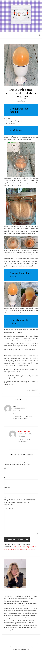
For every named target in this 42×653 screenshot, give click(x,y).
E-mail (6, 478)
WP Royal (26, 649)
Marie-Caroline (24, 431)
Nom (6, 468)
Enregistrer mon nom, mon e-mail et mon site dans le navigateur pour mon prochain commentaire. (19, 502)
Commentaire (8, 508)
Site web (7, 488)
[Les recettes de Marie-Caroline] (21, 14)
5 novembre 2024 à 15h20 (25, 433)
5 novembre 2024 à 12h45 (20, 408)
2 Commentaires (32, 390)
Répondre (16, 411)
